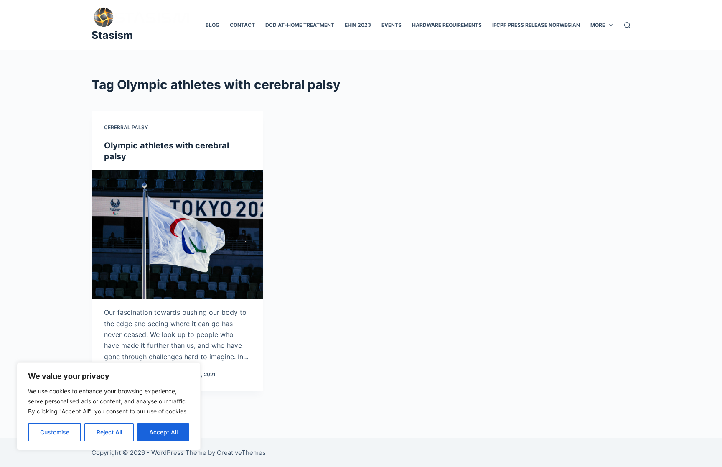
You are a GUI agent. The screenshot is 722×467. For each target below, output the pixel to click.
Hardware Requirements (447, 25)
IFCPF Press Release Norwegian (536, 25)
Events (391, 25)
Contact (242, 25)
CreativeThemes (241, 453)
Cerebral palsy (126, 127)
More (597, 25)
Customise (54, 432)
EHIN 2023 (358, 25)
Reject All (109, 432)
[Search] (627, 25)
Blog (212, 25)
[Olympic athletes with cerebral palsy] (177, 234)
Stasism (112, 35)
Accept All (163, 432)
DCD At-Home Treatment (299, 25)
